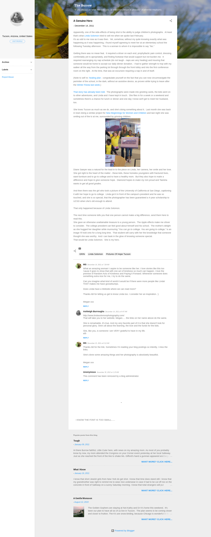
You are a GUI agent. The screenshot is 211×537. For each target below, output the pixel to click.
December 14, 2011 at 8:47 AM (116, 312)
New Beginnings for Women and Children (126, 113)
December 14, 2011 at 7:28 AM (98, 265)
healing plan (94, 78)
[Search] (175, 6)
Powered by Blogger (124, 530)
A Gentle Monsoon (82, 498)
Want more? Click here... (156, 462)
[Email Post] (79, 249)
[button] (170, 21)
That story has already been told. (89, 92)
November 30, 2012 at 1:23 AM (108, 372)
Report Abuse (8, 77)
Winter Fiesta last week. (88, 85)
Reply (86, 306)
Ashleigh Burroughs (93, 311)
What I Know (79, 469)
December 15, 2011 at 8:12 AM (98, 343)
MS (84, 264)
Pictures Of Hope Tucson (118, 254)
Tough (76, 440)
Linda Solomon (91, 36)
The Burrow (83, 6)
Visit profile (17, 41)
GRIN (82, 254)
